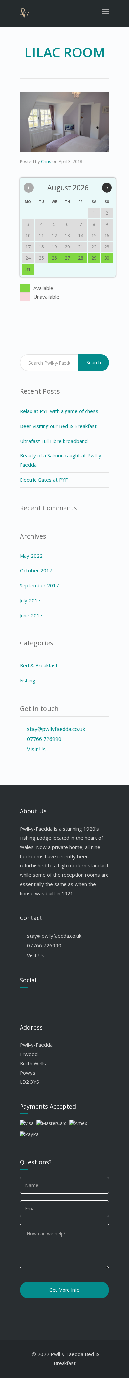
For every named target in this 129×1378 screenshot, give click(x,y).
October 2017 (36, 570)
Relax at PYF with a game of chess (59, 411)
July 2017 (30, 600)
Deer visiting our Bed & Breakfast (58, 426)
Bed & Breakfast (39, 665)
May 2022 (31, 555)
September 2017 (39, 585)
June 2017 (31, 615)
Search (93, 362)
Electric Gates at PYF (44, 479)
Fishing (27, 680)
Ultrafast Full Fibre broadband (54, 441)
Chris (46, 161)
